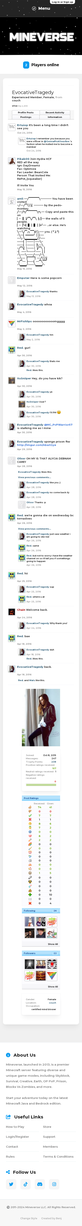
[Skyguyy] (29, 964)
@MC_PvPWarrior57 (58, 424)
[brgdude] (29, 921)
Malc (32, 680)
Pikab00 (23, 158)
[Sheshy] (29, 933)
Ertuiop (22, 125)
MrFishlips (24, 321)
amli (20, 198)
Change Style (28, 1218)
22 (55, 953)
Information (55, 117)
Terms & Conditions (58, 1156)
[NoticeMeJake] (52, 921)
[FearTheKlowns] (52, 964)
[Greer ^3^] (40, 964)
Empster (23, 278)
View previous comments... (34, 477)
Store (47, 1127)
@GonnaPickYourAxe (56, 141)
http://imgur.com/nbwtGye (36, 445)
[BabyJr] (40, 975)
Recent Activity (55, 112)
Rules (10, 1156)
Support (49, 1137)
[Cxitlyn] (40, 921)
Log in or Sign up (62, 2)
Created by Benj (51, 1218)
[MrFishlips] (52, 975)
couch (52, 1002)
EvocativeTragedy (37, 291)
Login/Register (17, 1137)
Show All (53, 944)
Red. (20, 347)
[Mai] (40, 933)
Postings (25, 117)
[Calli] (52, 933)
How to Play (15, 1127)
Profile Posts (26, 112)
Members (50, 1146)
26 (55, 910)
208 (53, 761)
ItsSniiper (24, 378)
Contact (12, 1146)
